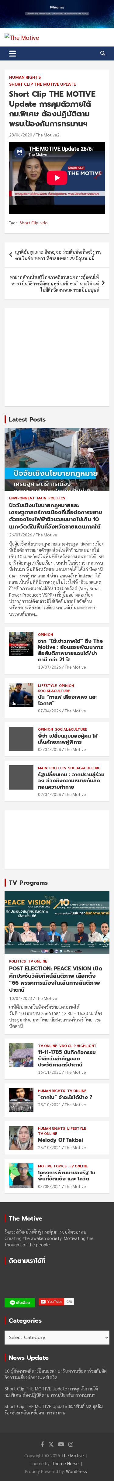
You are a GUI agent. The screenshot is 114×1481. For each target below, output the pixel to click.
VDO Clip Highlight (78, 1045)
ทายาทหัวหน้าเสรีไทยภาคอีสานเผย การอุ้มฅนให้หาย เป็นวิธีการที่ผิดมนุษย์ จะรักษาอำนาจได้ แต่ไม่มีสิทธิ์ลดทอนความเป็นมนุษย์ (54, 283)
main (41, 497)
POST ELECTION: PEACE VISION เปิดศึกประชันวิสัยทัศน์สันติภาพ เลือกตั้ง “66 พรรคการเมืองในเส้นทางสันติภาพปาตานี (55, 979)
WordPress (76, 1471)
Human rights (25, 77)
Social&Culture (54, 690)
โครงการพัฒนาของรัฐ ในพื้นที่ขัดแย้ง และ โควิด (66, 1176)
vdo (44, 222)
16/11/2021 (49, 1072)
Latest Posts (27, 419)
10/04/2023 (20, 998)
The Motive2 (48, 134)
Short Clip (28, 222)
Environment (22, 497)
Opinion (45, 634)
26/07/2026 (20, 534)
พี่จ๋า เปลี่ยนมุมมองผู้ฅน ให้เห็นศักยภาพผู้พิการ (68, 739)
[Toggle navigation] (13, 53)
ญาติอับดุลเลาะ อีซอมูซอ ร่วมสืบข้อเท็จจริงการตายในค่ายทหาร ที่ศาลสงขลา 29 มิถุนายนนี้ (58, 255)
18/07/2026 (49, 667)
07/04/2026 (49, 710)
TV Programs (28, 882)
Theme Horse (65, 1463)
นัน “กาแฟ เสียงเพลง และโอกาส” (67, 700)
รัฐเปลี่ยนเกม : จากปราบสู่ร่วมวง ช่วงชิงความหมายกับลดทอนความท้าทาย (71, 780)
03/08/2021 (49, 1186)
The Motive (46, 534)
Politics (56, 497)
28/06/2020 (20, 134)
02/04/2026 (49, 794)
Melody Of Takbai (60, 1140)
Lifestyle (47, 685)
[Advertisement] (57, 357)
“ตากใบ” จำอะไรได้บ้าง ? (65, 1097)
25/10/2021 (49, 1104)
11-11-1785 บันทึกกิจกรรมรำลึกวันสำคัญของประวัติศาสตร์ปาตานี (67, 1058)
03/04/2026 (49, 749)
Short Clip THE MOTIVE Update (42, 84)
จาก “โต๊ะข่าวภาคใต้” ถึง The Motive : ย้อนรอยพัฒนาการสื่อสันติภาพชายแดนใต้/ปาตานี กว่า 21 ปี (70, 650)
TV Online (37, 961)
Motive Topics (52, 1165)
